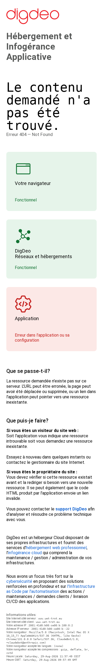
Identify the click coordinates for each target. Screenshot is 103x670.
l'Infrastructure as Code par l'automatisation (50, 589)
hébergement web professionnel (56, 547)
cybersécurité (19, 581)
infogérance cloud (25, 552)
